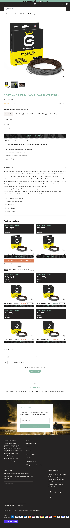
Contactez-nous (31, 461)
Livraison (28, 447)
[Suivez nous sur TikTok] (50, 497)
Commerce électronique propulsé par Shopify (28, 510)
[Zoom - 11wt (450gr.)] (51, 243)
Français (20, 505)
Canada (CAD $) (9, 505)
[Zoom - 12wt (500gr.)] (51, 328)
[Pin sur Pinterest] (13, 159)
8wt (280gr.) (31, 114)
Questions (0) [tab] (40, 357)
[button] (35, 9)
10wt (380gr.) (54, 114)
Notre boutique (30, 454)
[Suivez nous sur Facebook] (50, 492)
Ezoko (28, 458)
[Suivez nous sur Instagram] (55, 492)
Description (8, 167)
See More (45, 1)
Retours (28, 450)
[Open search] (5, 362)
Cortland (7, 91)
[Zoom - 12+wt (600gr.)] (51, 292)
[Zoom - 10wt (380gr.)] (19, 328)
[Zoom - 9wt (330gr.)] (19, 243)
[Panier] (65, 5)
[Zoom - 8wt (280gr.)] (19, 292)
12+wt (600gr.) (42, 114)
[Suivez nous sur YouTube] (60, 492)
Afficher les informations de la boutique (17, 155)
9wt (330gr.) (9, 114)
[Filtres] (10, 362)
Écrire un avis (35, 371)
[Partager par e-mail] (19, 159)
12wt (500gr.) (9, 119)
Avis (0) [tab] (6, 357)
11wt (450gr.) (20, 114)
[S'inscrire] (30, 483)
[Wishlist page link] (59, 4)
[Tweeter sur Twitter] (16, 159)
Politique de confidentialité (34, 465)
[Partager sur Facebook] (11, 159)
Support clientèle (31, 443)
